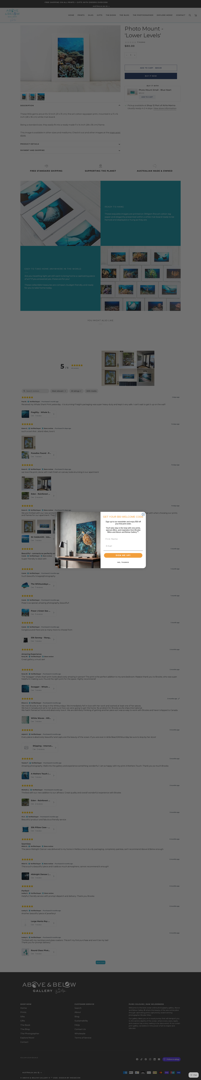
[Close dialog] (143, 514)
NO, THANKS (123, 562)
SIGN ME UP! (123, 555)
